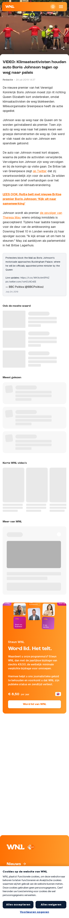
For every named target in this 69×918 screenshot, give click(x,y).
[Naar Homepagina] (9, 6)
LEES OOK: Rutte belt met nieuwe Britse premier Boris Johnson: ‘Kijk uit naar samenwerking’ (32, 198)
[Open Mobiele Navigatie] (61, 6)
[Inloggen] (53, 6)
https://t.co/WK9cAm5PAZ (34, 277)
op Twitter (40, 171)
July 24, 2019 (12, 291)
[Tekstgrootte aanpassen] (54, 48)
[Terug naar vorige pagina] (6, 48)
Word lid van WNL (34, 704)
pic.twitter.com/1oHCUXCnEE (21, 281)
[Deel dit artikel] (63, 48)
